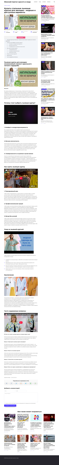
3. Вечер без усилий (12, 52)
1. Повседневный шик (13, 49)
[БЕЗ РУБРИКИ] (48, 96)
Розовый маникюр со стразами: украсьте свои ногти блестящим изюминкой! (48, 16)
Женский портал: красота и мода (17, 2)
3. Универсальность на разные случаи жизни (17, 46)
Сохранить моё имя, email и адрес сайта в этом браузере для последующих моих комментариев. (20, 403)
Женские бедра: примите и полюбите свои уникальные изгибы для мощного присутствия (49, 445)
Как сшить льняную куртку (12, 48)
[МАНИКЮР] (48, 13)
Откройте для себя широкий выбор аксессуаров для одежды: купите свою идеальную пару (22, 445)
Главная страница (7, 5)
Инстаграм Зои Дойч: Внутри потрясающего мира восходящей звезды (47, 81)
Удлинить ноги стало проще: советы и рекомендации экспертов (35, 445)
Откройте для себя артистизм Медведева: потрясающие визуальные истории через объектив (49, 425)
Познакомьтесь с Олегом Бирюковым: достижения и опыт (47, 118)
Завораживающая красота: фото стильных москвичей (9, 444)
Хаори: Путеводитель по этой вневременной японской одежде (47, 72)
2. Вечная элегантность (13, 45)
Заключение (9, 55)
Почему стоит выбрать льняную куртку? (14, 42)
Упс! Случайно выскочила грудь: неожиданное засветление (47, 54)
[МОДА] (48, 32)
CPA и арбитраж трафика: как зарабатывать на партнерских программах (48, 99)
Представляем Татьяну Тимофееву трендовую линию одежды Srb (48, 35)
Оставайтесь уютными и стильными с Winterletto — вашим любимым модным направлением (36, 424)
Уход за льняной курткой (12, 53)
